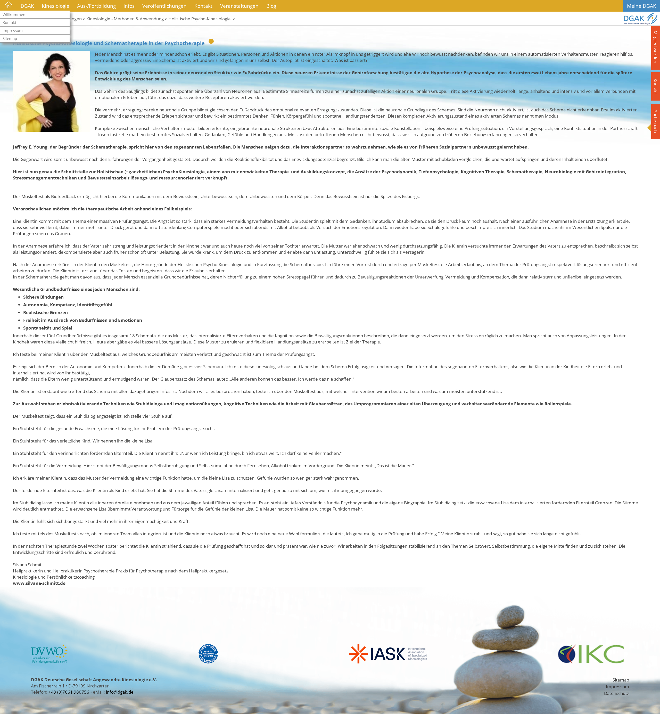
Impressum (13, 30)
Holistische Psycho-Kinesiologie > (201, 18)
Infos (129, 6)
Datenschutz (616, 693)
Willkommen (14, 14)
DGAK (27, 6)
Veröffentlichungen (164, 6)
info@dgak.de (120, 692)
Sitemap (10, 38)
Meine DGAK (641, 6)
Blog (271, 6)
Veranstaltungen (239, 6)
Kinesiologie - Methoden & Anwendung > (126, 18)
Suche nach (656, 121)
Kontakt (9, 22)
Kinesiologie (55, 6)
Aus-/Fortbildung (96, 6)
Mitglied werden (656, 47)
